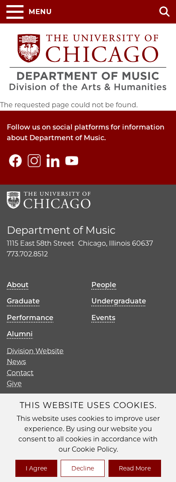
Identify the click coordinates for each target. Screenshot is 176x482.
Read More (135, 468)
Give (14, 383)
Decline (82, 468)
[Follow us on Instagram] (34, 160)
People (103, 285)
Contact (20, 373)
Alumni (20, 334)
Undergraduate (118, 301)
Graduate (23, 301)
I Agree (36, 468)
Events (103, 318)
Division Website (35, 351)
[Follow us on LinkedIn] (53, 160)
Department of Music (61, 230)
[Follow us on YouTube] (71, 160)
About (18, 285)
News (16, 362)
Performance (30, 318)
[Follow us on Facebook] (15, 160)
